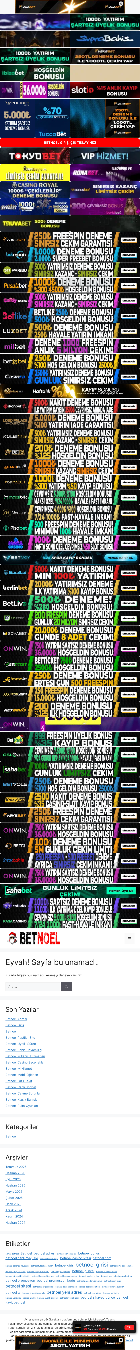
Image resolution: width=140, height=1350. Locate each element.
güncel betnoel (117, 1297)
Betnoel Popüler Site (20, 1037)
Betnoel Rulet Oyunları (21, 1106)
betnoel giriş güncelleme (121, 1266)
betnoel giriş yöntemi (60, 1271)
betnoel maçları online (89, 1276)
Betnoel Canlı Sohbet (20, 1087)
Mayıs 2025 (13, 1191)
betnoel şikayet (92, 1297)
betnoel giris (64, 1265)
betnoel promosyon (20, 1280)
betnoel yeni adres (64, 1292)
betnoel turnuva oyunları (113, 1287)
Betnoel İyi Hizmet (18, 1068)
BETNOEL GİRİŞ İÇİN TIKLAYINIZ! (70, 143)
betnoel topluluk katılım (89, 1287)
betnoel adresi (44, 1253)
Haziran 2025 (15, 1185)
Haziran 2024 (15, 1222)
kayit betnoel (15, 1302)
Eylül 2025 (13, 1179)
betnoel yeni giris (111, 1293)
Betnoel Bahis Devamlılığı (23, 1050)
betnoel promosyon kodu (56, 1280)
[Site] (70, 239)
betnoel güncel (83, 1271)
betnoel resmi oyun (112, 1281)
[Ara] (66, 986)
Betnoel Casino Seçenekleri (25, 1062)
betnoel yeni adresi (93, 1293)
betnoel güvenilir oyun (106, 1271)
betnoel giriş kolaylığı (15, 1271)
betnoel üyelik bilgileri (47, 1298)
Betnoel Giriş (14, 1025)
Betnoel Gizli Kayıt (18, 1081)
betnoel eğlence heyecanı (17, 1266)
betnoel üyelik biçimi (69, 1298)
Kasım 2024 (14, 1216)
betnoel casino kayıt (49, 1258)
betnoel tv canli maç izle (33, 1293)
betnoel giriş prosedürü (38, 1271)
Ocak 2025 (13, 1204)
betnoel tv (13, 1292)
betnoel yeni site (13, 1298)
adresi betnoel (12, 1254)
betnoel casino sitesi (75, 1258)
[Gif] (70, 391)
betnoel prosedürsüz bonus (89, 1281)
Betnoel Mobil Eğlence (21, 1075)
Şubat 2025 (14, 1198)
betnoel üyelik (29, 1298)
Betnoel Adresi (16, 1019)
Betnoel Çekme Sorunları (23, 1093)
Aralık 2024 (13, 1210)
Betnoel (11, 1031)
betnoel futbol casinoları (42, 1266)
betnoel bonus (89, 1253)
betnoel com (102, 1258)
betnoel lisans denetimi (66, 1276)
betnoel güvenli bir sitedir (17, 1276)
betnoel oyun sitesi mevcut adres (116, 1276)
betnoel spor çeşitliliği (43, 1287)
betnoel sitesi (18, 1285)
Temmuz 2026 (16, 1167)
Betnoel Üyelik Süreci (20, 1044)
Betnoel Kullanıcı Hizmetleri (25, 1056)
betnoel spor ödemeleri (66, 1287)
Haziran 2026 (15, 1173)
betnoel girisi (91, 1264)
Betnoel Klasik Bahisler (22, 1099)
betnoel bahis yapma (66, 1254)
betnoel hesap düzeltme (43, 1276)
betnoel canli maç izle (21, 1258)
